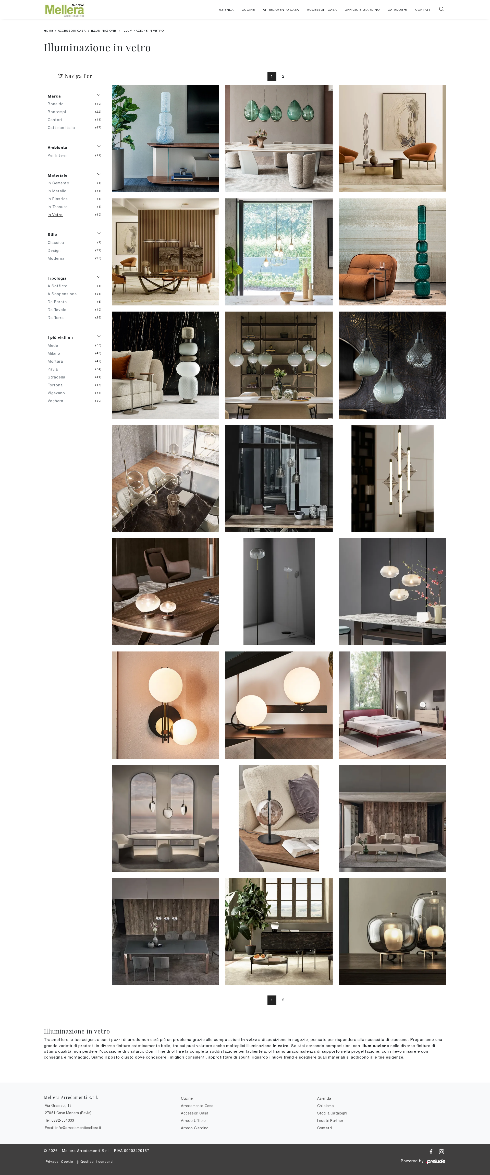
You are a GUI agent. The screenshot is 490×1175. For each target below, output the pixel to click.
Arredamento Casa (281, 9)
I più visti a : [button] (60, 337)
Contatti (423, 9)
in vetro (57, 215)
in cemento (60, 183)
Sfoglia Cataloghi (332, 1113)
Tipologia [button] (57, 278)
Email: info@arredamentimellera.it (73, 1128)
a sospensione (64, 294)
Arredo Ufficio (193, 1121)
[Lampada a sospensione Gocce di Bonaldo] (279, 252)
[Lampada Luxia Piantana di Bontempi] (392, 138)
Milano (56, 353)
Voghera (57, 401)
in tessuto (60, 207)
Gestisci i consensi (97, 1162)
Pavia (55, 369)
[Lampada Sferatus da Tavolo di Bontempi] (279, 818)
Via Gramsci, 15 (58, 1105)
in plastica (60, 199)
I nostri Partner (330, 1121)
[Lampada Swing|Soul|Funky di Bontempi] (279, 478)
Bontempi (59, 112)
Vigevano (58, 393)
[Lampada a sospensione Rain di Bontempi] (392, 478)
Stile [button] (52, 234)
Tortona (57, 385)
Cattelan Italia (63, 128)
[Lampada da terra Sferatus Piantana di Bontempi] (392, 818)
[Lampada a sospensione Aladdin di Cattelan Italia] (392, 365)
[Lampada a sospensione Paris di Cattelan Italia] (279, 365)
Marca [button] (54, 96)
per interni (59, 155)
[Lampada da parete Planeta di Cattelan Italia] (165, 705)
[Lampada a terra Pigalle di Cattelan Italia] (165, 365)
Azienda (226, 9)
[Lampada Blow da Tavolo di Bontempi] (392, 931)
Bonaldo (58, 104)
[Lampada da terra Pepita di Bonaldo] (279, 592)
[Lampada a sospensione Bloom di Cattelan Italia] (165, 478)
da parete (59, 302)
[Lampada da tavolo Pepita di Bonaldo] (165, 592)
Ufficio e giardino (362, 9)
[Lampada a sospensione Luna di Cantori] (165, 818)
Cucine (248, 9)
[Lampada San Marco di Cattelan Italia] (279, 138)
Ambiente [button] (57, 147)
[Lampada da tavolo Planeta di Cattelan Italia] (279, 705)
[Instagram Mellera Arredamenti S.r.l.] (441, 1151)
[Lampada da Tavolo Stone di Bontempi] (279, 931)
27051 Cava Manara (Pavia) (68, 1113)
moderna (58, 258)
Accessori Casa (322, 9)
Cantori (57, 120)
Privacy (52, 1162)
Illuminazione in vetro (143, 30)
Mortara (57, 361)
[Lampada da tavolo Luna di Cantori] (392, 705)
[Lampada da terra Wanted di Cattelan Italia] (392, 252)
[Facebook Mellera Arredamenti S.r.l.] (431, 1151)
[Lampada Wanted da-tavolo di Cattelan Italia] (165, 138)
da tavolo (59, 310)
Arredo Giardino (195, 1128)
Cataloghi (397, 9)
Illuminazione (103, 30)
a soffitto (59, 286)
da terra (58, 318)
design (56, 250)
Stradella (58, 377)
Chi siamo (325, 1106)
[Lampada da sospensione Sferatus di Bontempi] (165, 931)
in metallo (59, 191)
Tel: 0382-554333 (59, 1120)
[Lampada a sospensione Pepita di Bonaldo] (392, 592)
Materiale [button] (58, 175)
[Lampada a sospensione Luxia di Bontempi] (165, 252)
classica (58, 243)
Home (48, 30)
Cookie (67, 1162)
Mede (55, 345)
